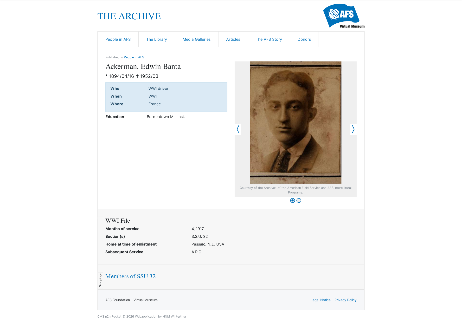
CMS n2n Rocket (109, 316)
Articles (233, 39)
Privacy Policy (345, 300)
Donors (304, 39)
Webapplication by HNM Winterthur (160, 316)
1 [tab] (292, 200)
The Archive (129, 15)
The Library (156, 39)
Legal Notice (321, 300)
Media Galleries (197, 39)
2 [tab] (298, 200)
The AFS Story (269, 39)
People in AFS (118, 39)
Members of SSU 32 (130, 276)
